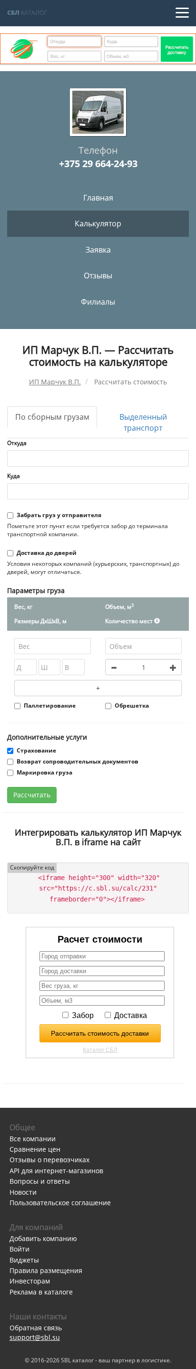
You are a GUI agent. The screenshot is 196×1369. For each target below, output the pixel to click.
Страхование (36, 750)
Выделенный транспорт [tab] (143, 422)
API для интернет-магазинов (56, 1170)
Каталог (27, 12)
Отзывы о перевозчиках (49, 1159)
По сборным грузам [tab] (52, 417)
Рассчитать (31, 794)
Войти (19, 1248)
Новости (23, 1192)
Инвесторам (30, 1280)
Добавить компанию (43, 1238)
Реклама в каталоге (41, 1291)
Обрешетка (132, 705)
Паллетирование (50, 705)
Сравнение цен (35, 1149)
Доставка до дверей (47, 553)
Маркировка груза (44, 772)
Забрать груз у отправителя (59, 515)
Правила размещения (46, 1270)
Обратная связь (36, 1327)
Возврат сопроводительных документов (77, 761)
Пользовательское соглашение (60, 1202)
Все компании (33, 1138)
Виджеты (24, 1259)
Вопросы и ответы (40, 1181)
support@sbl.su (35, 1337)
